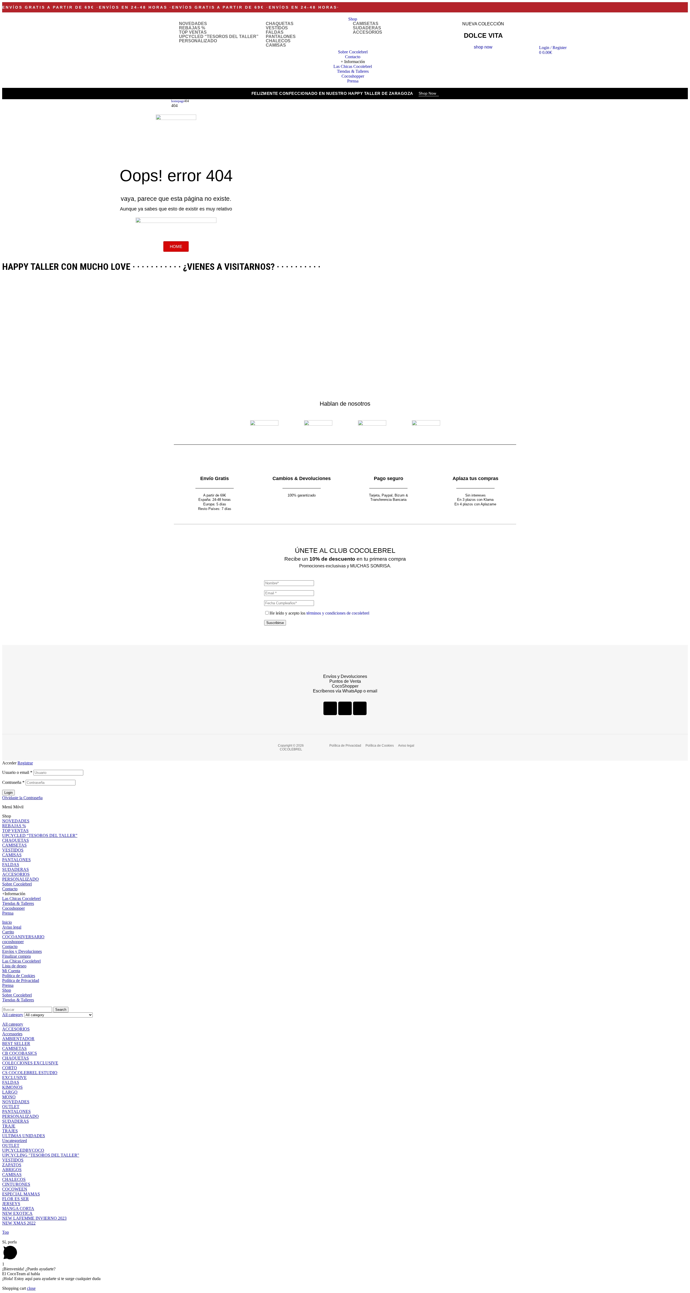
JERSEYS (11, 1203)
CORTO (9, 1068)
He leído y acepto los (319, 613)
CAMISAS (276, 45)
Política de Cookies (18, 975)
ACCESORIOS (367, 32)
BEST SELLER (16, 1043)
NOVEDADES (193, 24)
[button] (429, 93)
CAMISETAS (365, 24)
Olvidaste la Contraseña (22, 797)
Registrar (25, 763)
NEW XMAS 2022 (19, 1223)
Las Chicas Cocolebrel (21, 898)
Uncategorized (14, 1140)
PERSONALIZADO (198, 41)
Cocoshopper (13, 908)
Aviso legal (11, 927)
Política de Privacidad (20, 980)
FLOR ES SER (15, 1199)
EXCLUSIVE (14, 1077)
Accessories (12, 1034)
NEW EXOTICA (17, 1213)
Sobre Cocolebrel (17, 884)
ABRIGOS (12, 1169)
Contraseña (13, 782)
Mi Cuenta (11, 970)
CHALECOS (278, 41)
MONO (9, 1097)
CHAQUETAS (280, 24)
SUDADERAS (367, 28)
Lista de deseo (14, 966)
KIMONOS (12, 1087)
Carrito (8, 932)
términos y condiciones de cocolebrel (337, 613)
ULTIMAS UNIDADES (23, 1135)
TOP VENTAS (193, 32)
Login (8, 793)
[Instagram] (345, 708)
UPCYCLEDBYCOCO (23, 1150)
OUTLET (10, 1106)
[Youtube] (360, 708)
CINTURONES (16, 1184)
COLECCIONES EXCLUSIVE (30, 1063)
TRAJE (8, 1126)
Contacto (10, 889)
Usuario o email (17, 772)
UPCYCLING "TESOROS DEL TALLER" (40, 1155)
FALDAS (275, 32)
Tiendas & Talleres (18, 903)
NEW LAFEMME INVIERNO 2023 (34, 1218)
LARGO (10, 1092)
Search (60, 1010)
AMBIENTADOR (18, 1038)
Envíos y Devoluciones (22, 951)
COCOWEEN (14, 1189)
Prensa (7, 913)
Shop (6, 990)
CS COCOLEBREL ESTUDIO (29, 1072)
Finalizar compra (16, 956)
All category (12, 1024)
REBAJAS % (192, 28)
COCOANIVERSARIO (23, 937)
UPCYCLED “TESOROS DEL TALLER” (218, 37)
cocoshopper (13, 941)
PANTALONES (281, 37)
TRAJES (10, 1131)
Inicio (7, 922)
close (31, 1288)
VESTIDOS (277, 28)
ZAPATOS (11, 1165)
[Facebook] (330, 708)
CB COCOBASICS (19, 1053)
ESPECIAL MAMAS (21, 1194)
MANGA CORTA (18, 1208)
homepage (177, 101)
